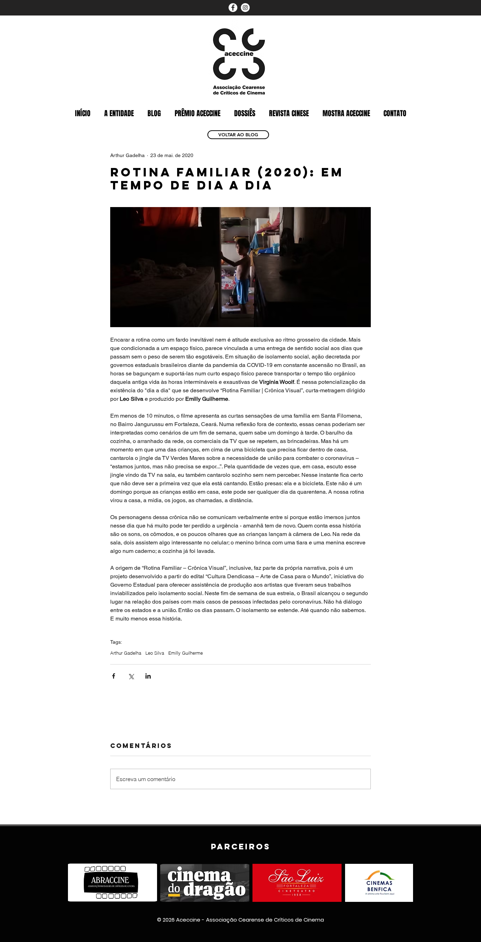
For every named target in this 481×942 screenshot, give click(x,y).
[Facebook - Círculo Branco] (233, 7)
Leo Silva (154, 653)
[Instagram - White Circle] (245, 7)
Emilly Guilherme (185, 653)
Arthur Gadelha (125, 653)
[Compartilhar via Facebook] (113, 676)
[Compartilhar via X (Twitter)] (130, 676)
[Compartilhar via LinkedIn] (148, 676)
